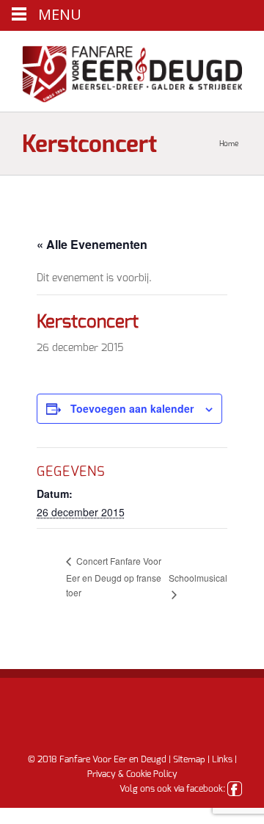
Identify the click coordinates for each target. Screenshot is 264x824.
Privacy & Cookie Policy (132, 774)
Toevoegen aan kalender (132, 408)
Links (222, 759)
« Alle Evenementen (92, 244)
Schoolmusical (198, 577)
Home (228, 144)
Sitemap (189, 759)
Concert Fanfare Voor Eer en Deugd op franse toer (113, 576)
